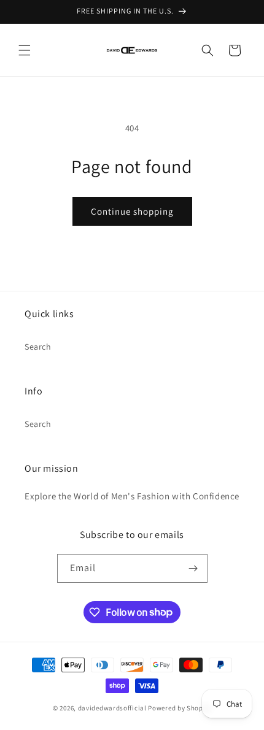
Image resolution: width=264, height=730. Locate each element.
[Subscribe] (193, 568)
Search (38, 346)
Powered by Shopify (179, 708)
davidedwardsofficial (112, 708)
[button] (24, 50)
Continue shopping (132, 211)
